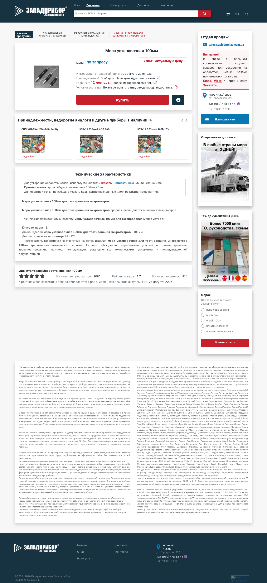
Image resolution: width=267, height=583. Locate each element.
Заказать (210, 85)
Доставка (143, 5)
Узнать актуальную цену (163, 61)
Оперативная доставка (218, 137)
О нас (77, 5)
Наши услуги (118, 5)
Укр (236, 14)
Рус (227, 14)
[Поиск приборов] (204, 13)
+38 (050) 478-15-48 (222, 103)
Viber (218, 80)
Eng (245, 14)
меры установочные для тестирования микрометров (128, 34)
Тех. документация (220, 216)
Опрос (205, 295)
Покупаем (92, 5)
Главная (82, 545)
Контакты (166, 5)
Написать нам (225, 119)
